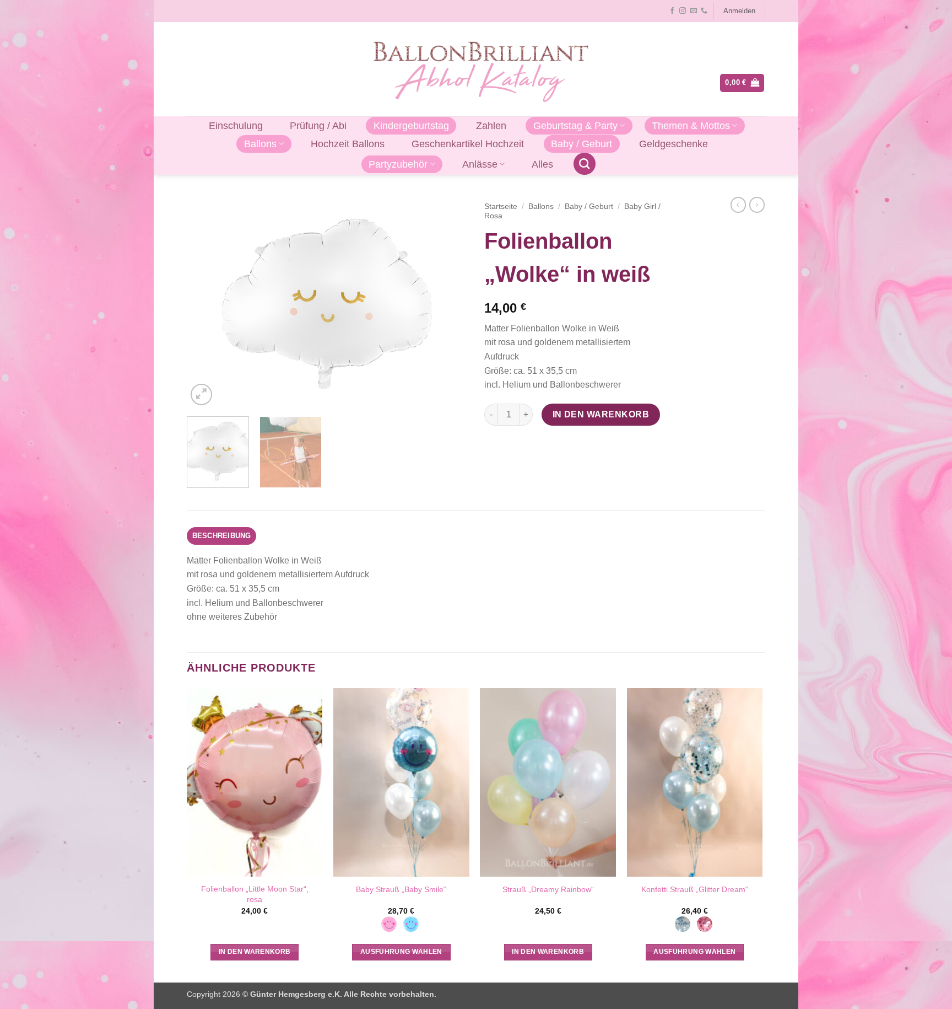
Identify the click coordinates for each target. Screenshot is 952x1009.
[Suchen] (585, 164)
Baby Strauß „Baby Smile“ (401, 889)
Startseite (500, 206)
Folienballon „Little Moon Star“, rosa (255, 894)
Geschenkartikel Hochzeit (468, 143)
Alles (542, 164)
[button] (739, 11)
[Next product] (738, 204)
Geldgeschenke (673, 143)
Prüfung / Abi (318, 125)
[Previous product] (757, 204)
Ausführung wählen (401, 951)
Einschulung (236, 125)
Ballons (260, 143)
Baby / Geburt (581, 143)
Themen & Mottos (691, 125)
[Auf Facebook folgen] (672, 11)
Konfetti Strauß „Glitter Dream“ (694, 889)
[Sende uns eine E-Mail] (693, 11)
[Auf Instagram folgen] (682, 11)
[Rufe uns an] (704, 11)
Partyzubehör (398, 164)
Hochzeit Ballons (348, 143)
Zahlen (491, 125)
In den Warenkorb (601, 414)
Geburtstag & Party (575, 125)
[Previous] (206, 302)
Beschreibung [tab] (221, 536)
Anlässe (479, 164)
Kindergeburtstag (411, 125)
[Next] (448, 302)
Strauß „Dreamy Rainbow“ (548, 889)
